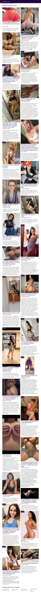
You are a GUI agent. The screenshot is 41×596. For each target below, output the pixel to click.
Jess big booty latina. (8, 55)
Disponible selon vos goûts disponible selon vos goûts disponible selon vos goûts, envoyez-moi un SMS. (10, 125)
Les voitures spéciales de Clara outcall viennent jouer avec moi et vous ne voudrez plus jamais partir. (29, 464)
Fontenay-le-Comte (6, 590)
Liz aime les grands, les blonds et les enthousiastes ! (29, 422)
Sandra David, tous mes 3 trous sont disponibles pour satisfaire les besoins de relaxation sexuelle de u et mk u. (11, 530)
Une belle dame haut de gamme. (27, 539)
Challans (13, 590)
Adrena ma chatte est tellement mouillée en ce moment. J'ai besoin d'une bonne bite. (11, 80)
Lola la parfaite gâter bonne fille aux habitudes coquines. (29, 342)
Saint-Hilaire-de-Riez (33, 590)
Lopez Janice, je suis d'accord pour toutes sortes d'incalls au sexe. (29, 186)
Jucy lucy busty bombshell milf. (29, 563)
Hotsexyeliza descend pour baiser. (28, 215)
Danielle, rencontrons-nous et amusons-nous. (10, 205)
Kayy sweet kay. (7, 455)
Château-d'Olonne (5, 589)
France (10, 3)
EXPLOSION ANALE (6, 1)
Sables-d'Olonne (24, 589)
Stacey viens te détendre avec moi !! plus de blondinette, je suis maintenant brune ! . (11, 398)
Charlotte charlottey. (8, 495)
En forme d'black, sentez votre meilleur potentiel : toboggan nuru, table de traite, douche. (29, 501)
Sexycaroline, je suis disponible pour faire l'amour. (11, 237)
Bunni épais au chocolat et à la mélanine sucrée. (29, 376)
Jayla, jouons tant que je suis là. (11, 313)
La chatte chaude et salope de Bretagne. (11, 165)
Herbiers (32, 591)
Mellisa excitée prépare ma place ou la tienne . (28, 99)
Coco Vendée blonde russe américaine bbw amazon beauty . (11, 24)
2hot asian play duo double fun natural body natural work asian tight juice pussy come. (11, 572)
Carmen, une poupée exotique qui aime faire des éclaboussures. (11, 369)
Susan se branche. (26, 70)
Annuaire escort (5, 3)
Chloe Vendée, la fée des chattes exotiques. (27, 258)
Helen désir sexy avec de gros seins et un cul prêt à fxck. (29, 294)
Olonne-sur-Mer (15, 589)
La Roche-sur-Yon (24, 590)
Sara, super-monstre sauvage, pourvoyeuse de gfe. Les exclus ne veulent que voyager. (11, 263)
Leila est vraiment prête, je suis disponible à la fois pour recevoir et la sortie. (29, 37)
